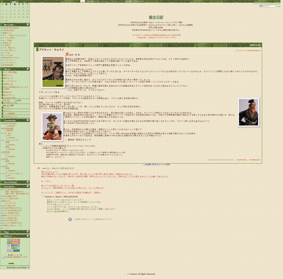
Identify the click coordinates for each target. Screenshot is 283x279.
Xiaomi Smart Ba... (10, 124)
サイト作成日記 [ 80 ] (10, 213)
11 (23, 10)
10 (19, 10)
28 (6, 20)
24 (19, 17)
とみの (8, 135)
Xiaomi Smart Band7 (11, 28)
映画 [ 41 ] (6, 201)
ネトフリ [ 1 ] (10, 203)
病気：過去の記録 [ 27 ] (14, 192)
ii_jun (8, 175)
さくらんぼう (8, 55)
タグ (134, 35)
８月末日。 (7, 45)
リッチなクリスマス (11, 140)
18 (23, 14)
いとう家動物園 (126, 1)
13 (2, 14)
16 (15, 14)
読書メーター (15, 255)
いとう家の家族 (10, 72)
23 (15, 17)
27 (2, 20)
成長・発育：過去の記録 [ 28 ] (17, 194)
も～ (7, 154)
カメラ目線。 (8, 40)
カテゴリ (141, 35)
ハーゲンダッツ (9, 60)
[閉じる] (28, 24)
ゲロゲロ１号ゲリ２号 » (165, 37)
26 (27, 17)
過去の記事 (150, 35)
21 (6, 17)
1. (39, 168)
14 (6, 14)
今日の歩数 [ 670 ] (9, 196)
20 (2, 17)
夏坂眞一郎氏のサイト (78, 140)
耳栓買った (7, 43)
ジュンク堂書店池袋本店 (55, 146)
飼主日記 (6, 100)
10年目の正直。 (9, 30)
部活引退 (6, 152)
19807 (5, 166)
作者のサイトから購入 (53, 148)
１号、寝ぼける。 (10, 48)
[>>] (26, 2)
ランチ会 (6, 53)
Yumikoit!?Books (253, 51)
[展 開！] (28, 182)
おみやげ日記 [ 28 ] (9, 220)
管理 (178, 35)
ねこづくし (105, 1)
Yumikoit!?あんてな (10, 116)
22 (11, 17)
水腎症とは (8, 84)
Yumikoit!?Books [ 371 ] (11, 208)
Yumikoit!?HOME (9, 98)
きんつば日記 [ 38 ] (9, 218)
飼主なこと (8, 75)
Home (83, 1)
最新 (157, 35)
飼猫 (7, 142)
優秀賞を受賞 (109, 65)
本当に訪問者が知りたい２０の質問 (15, 88)
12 (27, 10)
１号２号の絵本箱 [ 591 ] (12, 211)
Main (152, 37)
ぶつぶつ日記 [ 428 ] (10, 199)
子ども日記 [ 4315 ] (10, 190)
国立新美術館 (8, 65)
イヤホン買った (9, 50)
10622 (5, 159)
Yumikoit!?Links (139, 1)
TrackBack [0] (254, 160)
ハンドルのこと (10, 81)
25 (23, 17)
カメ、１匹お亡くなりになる (14, 35)
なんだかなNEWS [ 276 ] (12, 223)
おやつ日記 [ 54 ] (8, 206)
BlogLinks (7, 92)
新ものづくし (9, 95)
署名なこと (8, 78)
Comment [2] (241, 160)
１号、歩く (7, 133)
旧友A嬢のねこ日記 (93, 1)
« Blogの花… (143, 37)
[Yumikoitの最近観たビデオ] (14, 257)
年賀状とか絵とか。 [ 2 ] (12, 225)
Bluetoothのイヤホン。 (12, 58)
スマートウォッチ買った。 (13, 174)
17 (19, 14)
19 (27, 14)
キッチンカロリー (10, 63)
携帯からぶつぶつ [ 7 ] (11, 216)
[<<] (3, 2)
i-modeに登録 (170, 35)
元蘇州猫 (9, 130)
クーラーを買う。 (10, 38)
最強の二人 (7, 33)
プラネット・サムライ (51, 49)
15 (11, 14)
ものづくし (115, 1)
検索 (162, 35)
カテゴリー (240, 51)
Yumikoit (11, 126)
